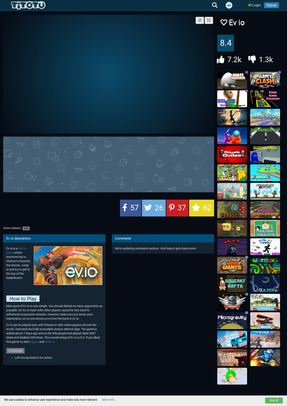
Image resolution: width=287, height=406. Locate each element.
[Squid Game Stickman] (265, 98)
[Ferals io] (232, 209)
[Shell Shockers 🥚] (232, 80)
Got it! (274, 400)
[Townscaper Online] (232, 191)
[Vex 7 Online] (265, 246)
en (229, 5)
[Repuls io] (265, 339)
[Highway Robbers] (232, 339)
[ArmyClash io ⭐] (265, 80)
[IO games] (28, 5)
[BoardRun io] (265, 172)
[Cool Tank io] (265, 357)
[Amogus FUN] (265, 154)
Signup (271, 5)
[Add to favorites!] (223, 23)
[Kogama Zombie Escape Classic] (232, 228)
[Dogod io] (232, 172)
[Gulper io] (265, 283)
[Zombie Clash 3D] (232, 117)
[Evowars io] (232, 302)
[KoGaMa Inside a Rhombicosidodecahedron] (265, 209)
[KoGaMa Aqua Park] (265, 117)
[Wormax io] (265, 265)
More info (108, 399)
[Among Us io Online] (232, 135)
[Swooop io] (265, 320)
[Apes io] (232, 246)
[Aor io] (265, 302)
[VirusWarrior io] (265, 135)
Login (256, 5)
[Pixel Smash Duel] (265, 191)
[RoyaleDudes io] (232, 154)
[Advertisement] (109, 164)
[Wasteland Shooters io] (232, 357)
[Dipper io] (232, 376)
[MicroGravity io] (232, 320)
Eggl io (34, 341)
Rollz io (49, 341)
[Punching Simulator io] (265, 228)
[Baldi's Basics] (232, 98)
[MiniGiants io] (232, 265)
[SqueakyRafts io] (232, 283)
